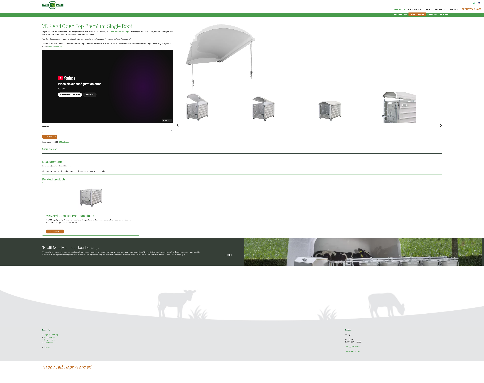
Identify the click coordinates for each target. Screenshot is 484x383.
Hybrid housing (49, 337)
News (429, 9)
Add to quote (48, 137)
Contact (453, 9)
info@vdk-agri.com (55, 46)
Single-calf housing (51, 334)
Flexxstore (48, 347)
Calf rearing (415, 9)
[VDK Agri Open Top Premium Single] (90, 197)
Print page (65, 142)
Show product (55, 231)
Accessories (432, 14)
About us (440, 9)
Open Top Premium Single (119, 32)
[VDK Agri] (57, 5)
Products (399, 9)
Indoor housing (400, 14)
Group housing (49, 340)
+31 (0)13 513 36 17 (353, 346)
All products (445, 14)
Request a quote (471, 9)
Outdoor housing (417, 14)
